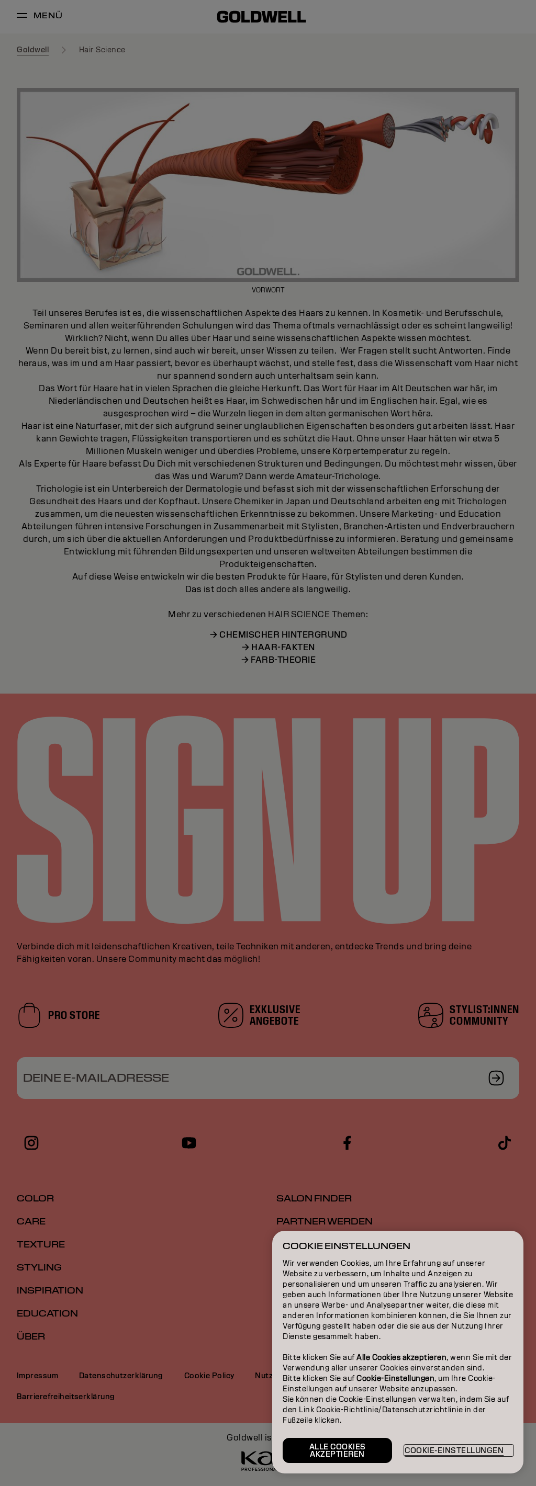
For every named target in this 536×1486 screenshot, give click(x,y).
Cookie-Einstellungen (454, 1450)
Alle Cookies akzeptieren (337, 1450)
